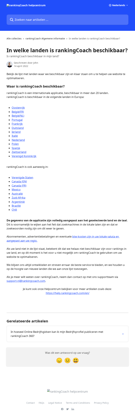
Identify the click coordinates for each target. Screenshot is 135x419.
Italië (15, 136)
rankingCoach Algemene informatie (45, 38)
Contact (30, 402)
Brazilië (16, 206)
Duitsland (18, 128)
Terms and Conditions (78, 402)
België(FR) (18, 112)
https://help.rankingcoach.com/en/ (67, 293)
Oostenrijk (18, 107)
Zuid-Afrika (18, 197)
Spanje (16, 148)
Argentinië (18, 202)
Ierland (16, 132)
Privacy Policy (101, 402)
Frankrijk (17, 124)
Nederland (18, 140)
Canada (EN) (19, 181)
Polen (15, 144)
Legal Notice (55, 402)
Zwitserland (19, 152)
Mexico (16, 189)
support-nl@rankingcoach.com (26, 281)
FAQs (41, 402)
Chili (14, 209)
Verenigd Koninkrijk (24, 156)
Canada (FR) (19, 185)
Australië (17, 193)
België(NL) (18, 116)
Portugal (17, 120)
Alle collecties (14, 38)
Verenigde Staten (22, 177)
